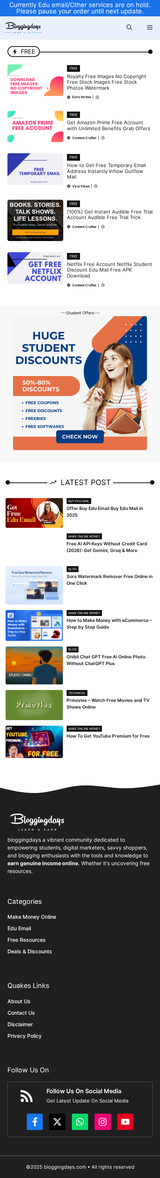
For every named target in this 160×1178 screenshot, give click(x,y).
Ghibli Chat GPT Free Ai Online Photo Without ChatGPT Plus (106, 660)
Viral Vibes (81, 186)
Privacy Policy (24, 1036)
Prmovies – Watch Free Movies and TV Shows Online (108, 703)
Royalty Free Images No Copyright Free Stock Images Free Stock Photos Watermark (106, 82)
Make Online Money (84, 536)
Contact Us (21, 1013)
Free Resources (26, 940)
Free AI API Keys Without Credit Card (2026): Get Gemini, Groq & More (107, 547)
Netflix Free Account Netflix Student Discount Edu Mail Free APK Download (109, 270)
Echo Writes (81, 97)
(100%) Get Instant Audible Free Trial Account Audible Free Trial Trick (110, 215)
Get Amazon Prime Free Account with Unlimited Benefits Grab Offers (108, 125)
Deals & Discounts (29, 951)
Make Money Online (31, 917)
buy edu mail (78, 501)
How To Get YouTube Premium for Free (108, 736)
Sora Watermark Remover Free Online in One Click (110, 580)
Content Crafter (84, 138)
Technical (77, 693)
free (73, 68)
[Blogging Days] (23, 27)
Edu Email (19, 928)
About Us (19, 1001)
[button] (129, 27)
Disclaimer (20, 1024)
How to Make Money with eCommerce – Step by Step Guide (109, 623)
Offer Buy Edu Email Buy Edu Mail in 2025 (105, 511)
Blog (72, 569)
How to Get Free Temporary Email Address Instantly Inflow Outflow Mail (106, 171)
